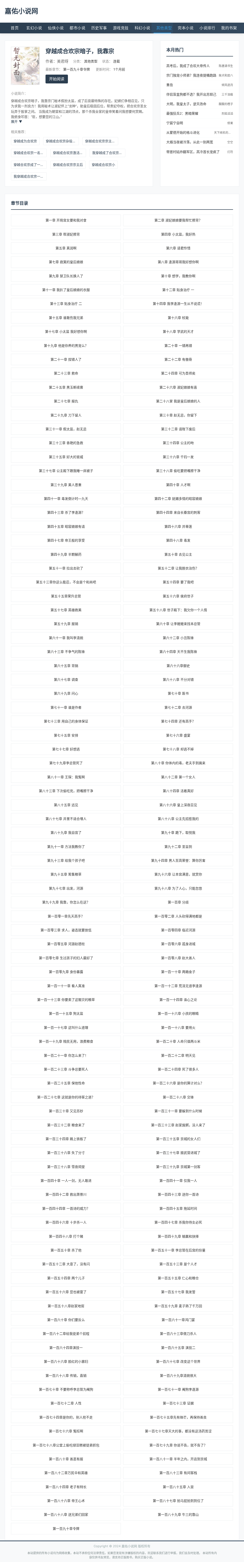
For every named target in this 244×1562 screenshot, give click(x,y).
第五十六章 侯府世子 (178, 596)
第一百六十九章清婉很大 (178, 1375)
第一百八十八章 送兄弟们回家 (66, 1514)
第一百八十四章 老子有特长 (66, 1487)
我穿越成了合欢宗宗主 (108, 153)
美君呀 (62, 61)
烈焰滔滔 (227, 113)
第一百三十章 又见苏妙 (66, 1111)
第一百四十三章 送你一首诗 (178, 1194)
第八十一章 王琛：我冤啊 (66, 777)
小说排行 (207, 28)
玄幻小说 (34, 28)
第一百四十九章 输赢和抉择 (178, 1236)
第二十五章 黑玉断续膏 (66, 387)
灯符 (230, 152)
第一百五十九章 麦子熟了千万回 (178, 1306)
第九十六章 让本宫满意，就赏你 (178, 874)
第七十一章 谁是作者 (66, 707)
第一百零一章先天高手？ (66, 916)
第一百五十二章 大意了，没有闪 (66, 1264)
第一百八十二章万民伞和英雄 (66, 1473)
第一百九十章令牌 (76, 69)
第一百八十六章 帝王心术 (66, 1501)
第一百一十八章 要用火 (178, 1027)
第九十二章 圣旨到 (178, 847)
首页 (15, 28)
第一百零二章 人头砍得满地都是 (178, 916)
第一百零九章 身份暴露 (66, 972)
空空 (230, 142)
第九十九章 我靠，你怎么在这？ (66, 902)
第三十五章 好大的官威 (66, 457)
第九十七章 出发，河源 (66, 888)
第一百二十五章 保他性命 (66, 1083)
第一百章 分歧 (178, 902)
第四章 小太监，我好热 (178, 234)
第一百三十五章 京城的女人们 (178, 1139)
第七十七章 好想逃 (66, 749)
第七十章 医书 (178, 693)
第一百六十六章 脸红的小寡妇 (66, 1361)
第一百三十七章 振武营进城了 (178, 1153)
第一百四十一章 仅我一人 (178, 1180)
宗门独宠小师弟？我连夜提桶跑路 (191, 75)
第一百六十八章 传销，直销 (66, 1375)
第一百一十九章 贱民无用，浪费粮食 (66, 1041)
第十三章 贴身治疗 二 (66, 304)
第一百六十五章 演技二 (178, 1348)
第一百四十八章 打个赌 (66, 1236)
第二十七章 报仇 (66, 401)
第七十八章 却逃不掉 (178, 749)
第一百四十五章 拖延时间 (178, 1208)
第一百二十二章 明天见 (178, 1055)
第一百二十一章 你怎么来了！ (66, 1055)
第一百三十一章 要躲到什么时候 (178, 1111)
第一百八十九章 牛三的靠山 (178, 1514)
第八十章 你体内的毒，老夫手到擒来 (178, 763)
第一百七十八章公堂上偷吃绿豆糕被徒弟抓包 (66, 1445)
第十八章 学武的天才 (178, 331)
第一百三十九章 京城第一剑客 (178, 1167)
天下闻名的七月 (224, 132)
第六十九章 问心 (66, 693)
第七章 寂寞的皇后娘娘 (66, 262)
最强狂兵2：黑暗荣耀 (182, 113)
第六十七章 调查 (66, 679)
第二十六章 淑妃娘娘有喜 (178, 387)
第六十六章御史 (178, 666)
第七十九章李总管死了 (66, 763)
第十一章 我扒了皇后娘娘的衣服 (66, 290)
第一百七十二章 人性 (66, 1403)
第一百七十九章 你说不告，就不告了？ (178, 1445)
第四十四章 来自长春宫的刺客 (178, 512)
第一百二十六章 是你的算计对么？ (178, 1083)
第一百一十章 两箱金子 (178, 972)
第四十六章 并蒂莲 (178, 526)
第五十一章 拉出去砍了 (66, 568)
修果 (230, 123)
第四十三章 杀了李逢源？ (66, 512)
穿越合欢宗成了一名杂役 (30, 165)
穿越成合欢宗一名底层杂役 (30, 153)
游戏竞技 (121, 28)
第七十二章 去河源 (178, 707)
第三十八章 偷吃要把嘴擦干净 (178, 471)
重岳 (169, 85)
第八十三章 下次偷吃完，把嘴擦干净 (66, 791)
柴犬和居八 (226, 75)
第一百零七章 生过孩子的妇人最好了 (66, 958)
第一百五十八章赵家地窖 (66, 1306)
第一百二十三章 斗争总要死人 (66, 1069)
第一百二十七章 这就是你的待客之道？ (66, 1097)
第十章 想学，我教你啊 (178, 276)
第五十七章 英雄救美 (66, 610)
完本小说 (185, 28)
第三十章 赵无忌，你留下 (178, 415)
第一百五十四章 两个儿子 (66, 1278)
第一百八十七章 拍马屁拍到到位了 (178, 1501)
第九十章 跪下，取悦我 (178, 832)
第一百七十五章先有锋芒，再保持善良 (178, 1417)
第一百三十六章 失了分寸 (66, 1153)
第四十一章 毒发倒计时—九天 (66, 499)
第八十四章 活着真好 (178, 791)
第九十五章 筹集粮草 (66, 874)
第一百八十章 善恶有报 (66, 1459)
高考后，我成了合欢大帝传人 (188, 66)
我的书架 (229, 28)
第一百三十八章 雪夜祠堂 (66, 1167)
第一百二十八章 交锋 (178, 1097)
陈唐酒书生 (226, 66)
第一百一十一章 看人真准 (66, 986)
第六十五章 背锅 (66, 666)
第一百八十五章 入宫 (178, 1487)
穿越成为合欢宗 (25, 141)
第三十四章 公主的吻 (178, 443)
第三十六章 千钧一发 (178, 457)
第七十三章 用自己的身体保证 (66, 721)
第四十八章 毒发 (178, 540)
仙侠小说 (56, 28)
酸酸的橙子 (226, 104)
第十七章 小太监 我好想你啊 (66, 331)
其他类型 (164, 28)
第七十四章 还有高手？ (178, 721)
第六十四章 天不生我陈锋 (178, 652)
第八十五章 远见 (66, 805)
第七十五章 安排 (66, 735)
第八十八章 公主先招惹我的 (178, 819)
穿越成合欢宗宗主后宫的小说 (101, 141)
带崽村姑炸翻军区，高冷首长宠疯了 (193, 152)
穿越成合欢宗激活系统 (69, 153)
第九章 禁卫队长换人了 (66, 276)
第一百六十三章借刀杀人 (178, 1334)
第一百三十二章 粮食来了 (66, 1125)
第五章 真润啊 (66, 248)
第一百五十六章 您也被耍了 (66, 1292)
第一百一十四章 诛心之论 (178, 1000)
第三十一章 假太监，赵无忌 (66, 429)
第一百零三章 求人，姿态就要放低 (66, 930)
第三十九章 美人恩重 (66, 485)
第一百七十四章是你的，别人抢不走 (66, 1417)
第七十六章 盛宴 (178, 735)
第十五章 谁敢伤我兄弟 (66, 318)
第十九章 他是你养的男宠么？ (66, 345)
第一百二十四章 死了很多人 (178, 1069)
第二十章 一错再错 (178, 345)
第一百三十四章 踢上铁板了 (66, 1139)
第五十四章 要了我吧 (178, 582)
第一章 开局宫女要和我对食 (66, 220)
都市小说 (77, 28)
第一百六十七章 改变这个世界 (178, 1361)
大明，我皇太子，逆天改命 (186, 104)
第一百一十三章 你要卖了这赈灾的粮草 (66, 1000)
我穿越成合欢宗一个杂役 (30, 176)
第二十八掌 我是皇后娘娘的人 (178, 401)
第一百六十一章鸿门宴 (178, 1320)
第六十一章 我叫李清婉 (66, 638)
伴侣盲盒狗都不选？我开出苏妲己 (191, 94)
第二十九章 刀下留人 (66, 415)
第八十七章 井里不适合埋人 (66, 819)
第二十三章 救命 (66, 373)
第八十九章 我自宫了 (66, 832)
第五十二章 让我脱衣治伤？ (178, 568)
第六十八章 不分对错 (178, 679)
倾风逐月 (227, 85)
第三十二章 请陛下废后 (178, 429)
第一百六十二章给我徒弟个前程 (66, 1334)
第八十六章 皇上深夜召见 (178, 805)
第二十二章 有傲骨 (178, 359)
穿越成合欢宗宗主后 (68, 165)
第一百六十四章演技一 (66, 1348)
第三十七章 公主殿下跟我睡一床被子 (66, 471)
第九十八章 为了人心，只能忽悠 (178, 888)
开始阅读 (56, 79)
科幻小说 (142, 28)
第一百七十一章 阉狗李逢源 (178, 1389)
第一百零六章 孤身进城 (178, 944)
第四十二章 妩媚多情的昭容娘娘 (178, 499)
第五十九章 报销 (66, 624)
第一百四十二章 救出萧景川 (66, 1194)
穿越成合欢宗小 (103, 165)
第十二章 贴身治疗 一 (178, 290)
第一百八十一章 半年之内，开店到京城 (178, 1459)
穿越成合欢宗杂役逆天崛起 (62, 141)
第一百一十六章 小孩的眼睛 (178, 1013)
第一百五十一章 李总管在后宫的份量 (178, 1250)
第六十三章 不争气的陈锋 (66, 652)
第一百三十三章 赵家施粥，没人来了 (178, 1125)
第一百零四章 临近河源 (178, 930)
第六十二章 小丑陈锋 (178, 638)
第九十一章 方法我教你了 (66, 847)
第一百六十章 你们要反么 (66, 1320)
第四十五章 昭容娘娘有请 (66, 526)
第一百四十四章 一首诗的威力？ (66, 1208)
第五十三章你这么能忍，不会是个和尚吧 (66, 582)
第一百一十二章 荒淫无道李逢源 (178, 986)
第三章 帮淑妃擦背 (66, 234)
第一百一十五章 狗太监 (66, 1013)
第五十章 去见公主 (178, 554)
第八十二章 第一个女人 (178, 777)
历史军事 (99, 28)
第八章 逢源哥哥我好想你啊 (178, 262)
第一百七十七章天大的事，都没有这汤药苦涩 (178, 1431)
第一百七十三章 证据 (178, 1403)
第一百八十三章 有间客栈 (178, 1473)
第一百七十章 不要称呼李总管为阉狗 (66, 1389)
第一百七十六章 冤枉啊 (66, 1431)
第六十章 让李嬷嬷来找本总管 (178, 624)
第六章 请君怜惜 (178, 248)
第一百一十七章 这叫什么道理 (66, 1027)
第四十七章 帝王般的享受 (66, 540)
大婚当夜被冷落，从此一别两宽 (189, 142)
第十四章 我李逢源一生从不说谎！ (178, 304)
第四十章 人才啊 (178, 485)
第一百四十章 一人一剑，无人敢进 (66, 1180)
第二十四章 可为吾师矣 (178, 373)
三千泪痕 (227, 94)
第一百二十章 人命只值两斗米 (178, 1041)
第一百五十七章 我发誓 (178, 1292)
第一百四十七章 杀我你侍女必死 (178, 1222)
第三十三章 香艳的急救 (66, 443)
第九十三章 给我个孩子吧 (66, 860)
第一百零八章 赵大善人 (178, 958)
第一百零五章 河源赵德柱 (66, 944)
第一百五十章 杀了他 (66, 1250)
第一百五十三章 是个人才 (178, 1264)
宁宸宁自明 (174, 123)
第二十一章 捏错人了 (66, 359)
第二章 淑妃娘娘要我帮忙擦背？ (178, 220)
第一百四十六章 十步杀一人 (66, 1222)
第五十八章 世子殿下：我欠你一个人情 (178, 610)
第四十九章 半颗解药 (66, 554)
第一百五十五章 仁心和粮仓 (178, 1278)
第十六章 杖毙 (178, 318)
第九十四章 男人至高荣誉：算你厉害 (178, 860)
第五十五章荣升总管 (66, 596)
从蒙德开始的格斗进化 (183, 132)
